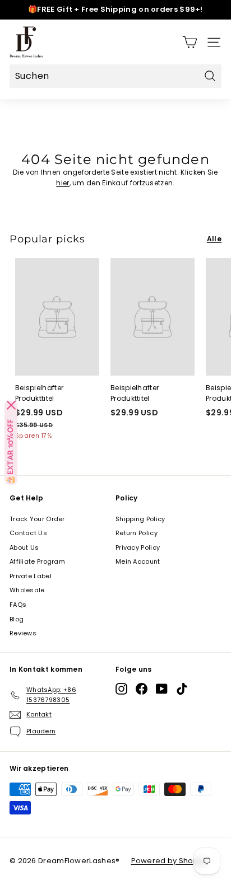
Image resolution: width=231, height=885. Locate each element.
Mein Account (138, 561)
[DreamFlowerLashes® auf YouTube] (162, 689)
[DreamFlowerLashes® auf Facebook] (141, 689)
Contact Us (28, 532)
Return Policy (137, 532)
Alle (214, 239)
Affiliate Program (37, 561)
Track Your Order (37, 518)
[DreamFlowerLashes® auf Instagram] (121, 689)
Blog (17, 619)
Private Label (31, 576)
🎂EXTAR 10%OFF (10, 452)
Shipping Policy (140, 518)
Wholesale (27, 590)
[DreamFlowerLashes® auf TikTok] (182, 689)
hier (62, 183)
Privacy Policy (138, 547)
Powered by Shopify (169, 860)
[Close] (11, 405)
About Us (24, 547)
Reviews (23, 633)
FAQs (18, 604)
